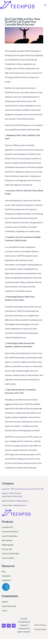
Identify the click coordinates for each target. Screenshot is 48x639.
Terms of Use (39, 625)
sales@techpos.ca (19, 505)
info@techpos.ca (22, 501)
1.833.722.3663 (15, 493)
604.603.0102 (17, 496)
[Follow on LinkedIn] (4, 626)
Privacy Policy (40, 629)
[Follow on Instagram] (14, 626)
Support (5, 602)
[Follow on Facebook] (9, 626)
